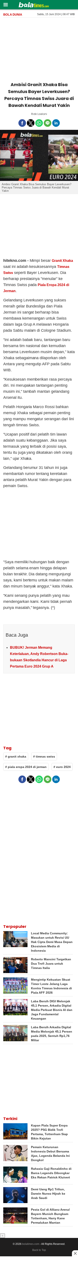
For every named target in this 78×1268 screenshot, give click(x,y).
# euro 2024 (62, 767)
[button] (5, 4)
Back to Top (39, 1250)
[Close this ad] (75, 1253)
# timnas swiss (44, 756)
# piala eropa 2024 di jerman (26, 767)
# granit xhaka (15, 756)
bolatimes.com (30, 1243)
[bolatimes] (34, 5)
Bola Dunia (12, 14)
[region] (39, 49)
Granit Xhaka (62, 260)
